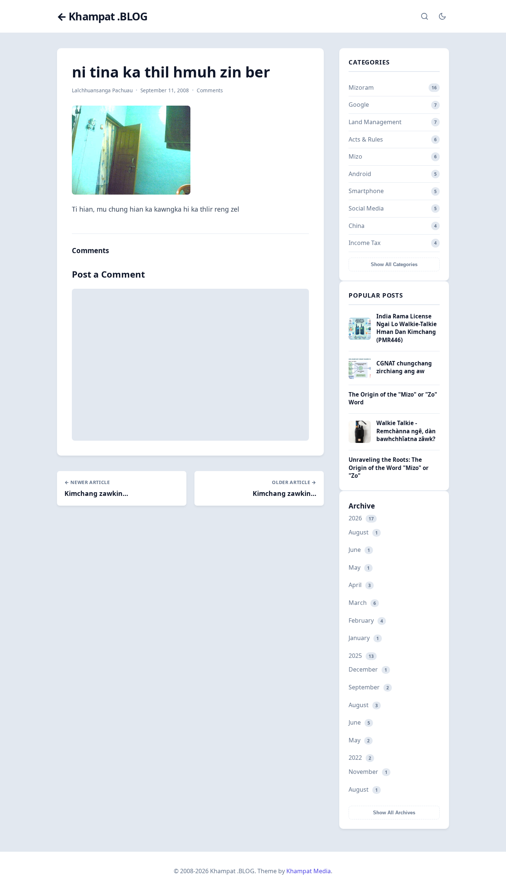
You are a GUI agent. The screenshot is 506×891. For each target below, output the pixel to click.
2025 (361, 656)
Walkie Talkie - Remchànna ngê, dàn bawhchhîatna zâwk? (406, 431)
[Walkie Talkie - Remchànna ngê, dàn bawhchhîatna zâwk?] (360, 441)
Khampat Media (308, 871)
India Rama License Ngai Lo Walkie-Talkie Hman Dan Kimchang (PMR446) (406, 328)
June (359, 550)
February (366, 620)
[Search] (424, 16)
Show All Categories (394, 264)
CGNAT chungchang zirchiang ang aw (404, 367)
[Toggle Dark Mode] (442, 16)
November (368, 772)
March (362, 603)
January (364, 638)
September (369, 687)
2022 (360, 757)
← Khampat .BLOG (102, 16)
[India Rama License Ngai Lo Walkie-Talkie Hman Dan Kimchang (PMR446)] (360, 338)
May (359, 567)
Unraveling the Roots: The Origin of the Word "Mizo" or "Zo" (389, 467)
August (363, 532)
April (360, 585)
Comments (210, 90)
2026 (361, 518)
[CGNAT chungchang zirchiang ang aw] (360, 377)
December (368, 669)
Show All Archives (394, 812)
